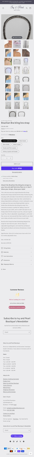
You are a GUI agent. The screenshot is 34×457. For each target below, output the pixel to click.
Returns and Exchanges (9, 392)
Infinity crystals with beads (10, 151)
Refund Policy (6, 387)
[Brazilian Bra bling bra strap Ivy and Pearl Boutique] (8, 44)
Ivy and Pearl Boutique (14, 454)
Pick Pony (15, 419)
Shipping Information (9, 389)
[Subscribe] (29, 332)
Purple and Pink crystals (9, 148)
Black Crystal (16, 144)
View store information (9, 180)
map (15, 404)
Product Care (6, 381)
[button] (3, 8)
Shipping (3, 128)
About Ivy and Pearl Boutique (11, 383)
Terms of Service (7, 385)
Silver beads (6, 144)
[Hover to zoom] (17, 26)
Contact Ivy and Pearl (9, 413)
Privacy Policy (7, 415)
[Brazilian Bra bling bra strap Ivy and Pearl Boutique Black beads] (21, 114)
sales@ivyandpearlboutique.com (15, 408)
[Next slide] (31, 26)
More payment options (17, 172)
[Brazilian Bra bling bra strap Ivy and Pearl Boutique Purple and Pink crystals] (8, 70)
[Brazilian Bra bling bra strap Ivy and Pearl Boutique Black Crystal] (26, 79)
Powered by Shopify (23, 454)
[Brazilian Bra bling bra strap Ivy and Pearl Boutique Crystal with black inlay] (13, 114)
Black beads (23, 141)
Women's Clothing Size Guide (11, 379)
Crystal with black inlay (9, 141)
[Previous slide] (2, 26)
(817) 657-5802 (11, 410)
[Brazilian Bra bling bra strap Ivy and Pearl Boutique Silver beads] (26, 88)
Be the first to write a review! (17, 307)
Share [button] (4, 269)
